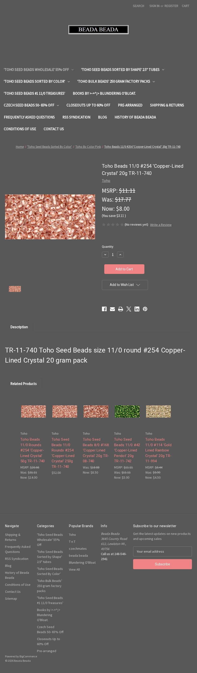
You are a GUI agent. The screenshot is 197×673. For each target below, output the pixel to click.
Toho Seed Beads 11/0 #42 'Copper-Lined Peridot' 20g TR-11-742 (127, 450)
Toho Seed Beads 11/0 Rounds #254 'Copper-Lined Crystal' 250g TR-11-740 (63, 453)
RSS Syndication (76, 117)
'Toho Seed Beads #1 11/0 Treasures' (34, 93)
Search (138, 6)
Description (19, 327)
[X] (128, 309)
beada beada (78, 555)
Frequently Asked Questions (29, 117)
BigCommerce (28, 656)
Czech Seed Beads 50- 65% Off (29, 105)
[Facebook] (104, 309)
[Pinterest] (145, 309)
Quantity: (108, 246)
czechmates (78, 548)
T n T (72, 541)
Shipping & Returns (167, 105)
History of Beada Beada (135, 117)
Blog (102, 117)
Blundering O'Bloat (82, 562)
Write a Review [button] (161, 224)
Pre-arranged (130, 105)
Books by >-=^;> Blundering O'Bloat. (104, 93)
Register (171, 6)
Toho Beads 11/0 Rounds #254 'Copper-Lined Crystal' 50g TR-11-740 (32, 450)
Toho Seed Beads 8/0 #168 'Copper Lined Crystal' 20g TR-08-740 (96, 450)
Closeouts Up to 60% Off (88, 105)
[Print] (120, 309)
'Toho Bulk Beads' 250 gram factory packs (113, 81)
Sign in (154, 6)
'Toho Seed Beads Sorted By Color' (34, 81)
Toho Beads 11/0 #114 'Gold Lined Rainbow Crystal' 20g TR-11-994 (158, 450)
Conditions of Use (20, 129)
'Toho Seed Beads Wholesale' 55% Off (36, 69)
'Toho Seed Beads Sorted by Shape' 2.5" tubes (120, 69)
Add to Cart (34, 415)
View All (74, 569)
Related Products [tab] (23, 383)
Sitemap (11, 598)
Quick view (33, 407)
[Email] (112, 309)
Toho (72, 534)
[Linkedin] (137, 309)
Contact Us (54, 129)
